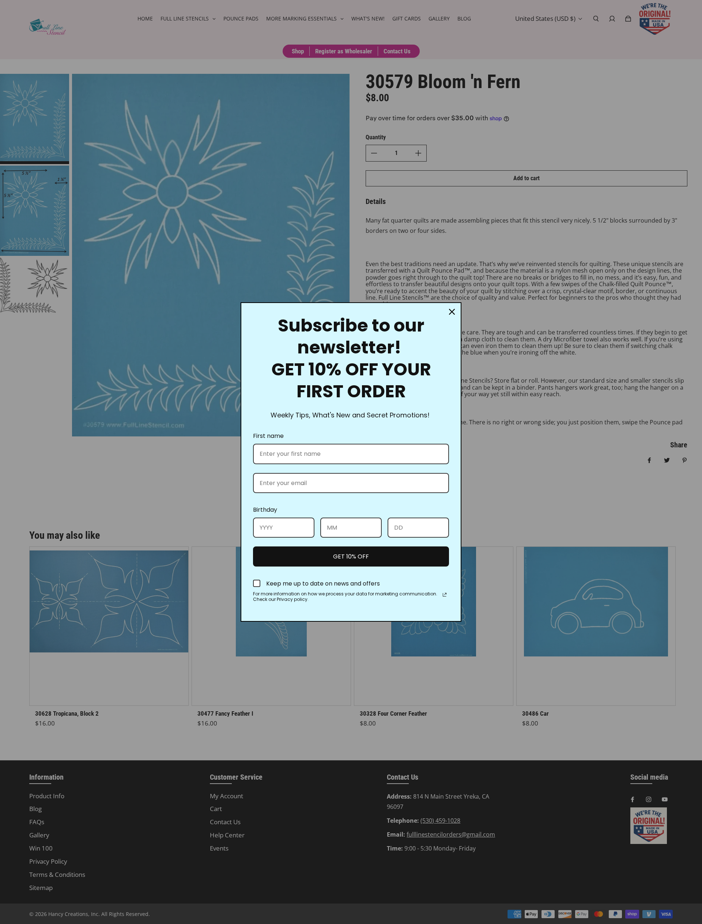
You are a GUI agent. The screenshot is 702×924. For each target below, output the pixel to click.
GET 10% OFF (351, 556)
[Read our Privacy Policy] (444, 594)
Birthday (265, 509)
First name (268, 436)
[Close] (452, 312)
